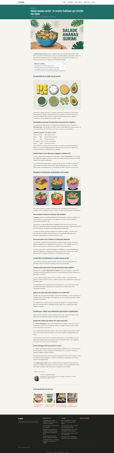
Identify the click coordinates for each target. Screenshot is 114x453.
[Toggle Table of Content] (63, 64)
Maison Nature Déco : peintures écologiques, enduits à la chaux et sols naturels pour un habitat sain (50, 422)
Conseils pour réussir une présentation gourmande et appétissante (50, 70)
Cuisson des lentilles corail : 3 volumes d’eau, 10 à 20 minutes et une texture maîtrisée (68, 422)
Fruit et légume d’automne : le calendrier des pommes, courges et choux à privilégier (50, 441)
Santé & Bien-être (78, 2)
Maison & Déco (87, 2)
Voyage (64, 2)
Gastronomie (70, 2)
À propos (35, 371)
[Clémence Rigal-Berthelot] (36, 382)
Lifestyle (93, 2)
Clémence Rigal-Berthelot (47, 375)
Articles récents (42, 371)
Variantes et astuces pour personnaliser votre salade (47, 67)
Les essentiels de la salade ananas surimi (44, 65)
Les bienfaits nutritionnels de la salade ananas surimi (47, 69)
